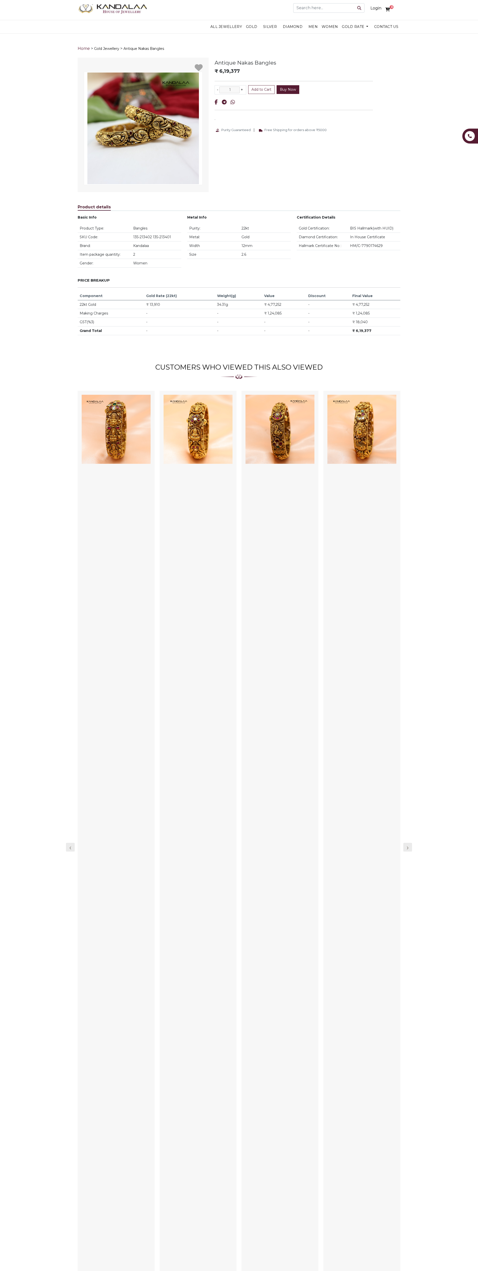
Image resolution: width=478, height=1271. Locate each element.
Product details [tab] (94, 207)
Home (84, 48)
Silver (270, 26)
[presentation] (70, 847)
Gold (251, 26)
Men (313, 26)
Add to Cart (261, 89)
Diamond (292, 26)
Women (330, 26)
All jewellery (226, 26)
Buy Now (288, 89)
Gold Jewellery (106, 48)
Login (375, 8)
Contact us (386, 26)
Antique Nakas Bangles (143, 48)
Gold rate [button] (353, 26)
